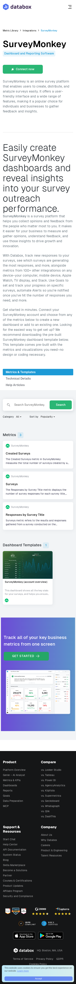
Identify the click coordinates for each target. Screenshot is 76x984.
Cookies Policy (38, 964)
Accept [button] (38, 978)
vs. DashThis (48, 816)
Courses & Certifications (17, 880)
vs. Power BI (48, 780)
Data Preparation (13, 800)
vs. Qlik (45, 811)
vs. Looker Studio (51, 769)
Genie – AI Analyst (14, 775)
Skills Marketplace (14, 865)
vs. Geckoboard (50, 800)
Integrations (29, 30)
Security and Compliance (18, 896)
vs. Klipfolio (48, 790)
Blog (5, 859)
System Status (12, 854)
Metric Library (10, 30)
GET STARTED (23, 656)
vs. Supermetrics (51, 795)
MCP (6, 806)
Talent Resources (51, 855)
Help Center (10, 844)
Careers (45, 845)
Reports (7, 790)
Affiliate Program (13, 890)
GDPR (59, 958)
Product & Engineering (54, 850)
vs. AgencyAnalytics (53, 785)
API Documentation (14, 849)
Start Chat (9, 839)
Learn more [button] (23, 971)
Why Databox (49, 840)
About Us (46, 834)
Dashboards (10, 785)
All (17, 416)
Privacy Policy (44, 958)
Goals (6, 795)
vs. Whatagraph (50, 806)
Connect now (24, 69)
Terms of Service (23, 958)
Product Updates (13, 885)
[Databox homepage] (70, 7)
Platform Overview (14, 769)
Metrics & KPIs (11, 780)
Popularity (47, 416)
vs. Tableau (47, 775)
